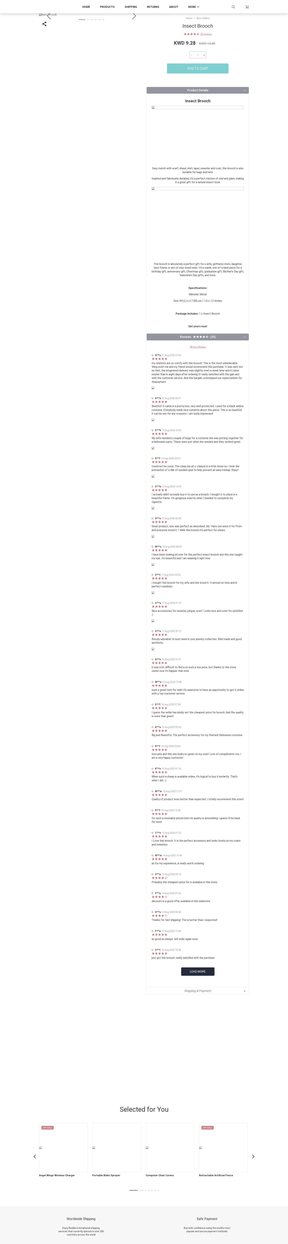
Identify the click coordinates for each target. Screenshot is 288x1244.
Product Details (197, 90)
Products (107, 6)
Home (86, 6)
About (173, 6)
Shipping (131, 6)
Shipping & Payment (197, 991)
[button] (134, 15)
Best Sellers (203, 18)
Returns (153, 6)
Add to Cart (197, 68)
